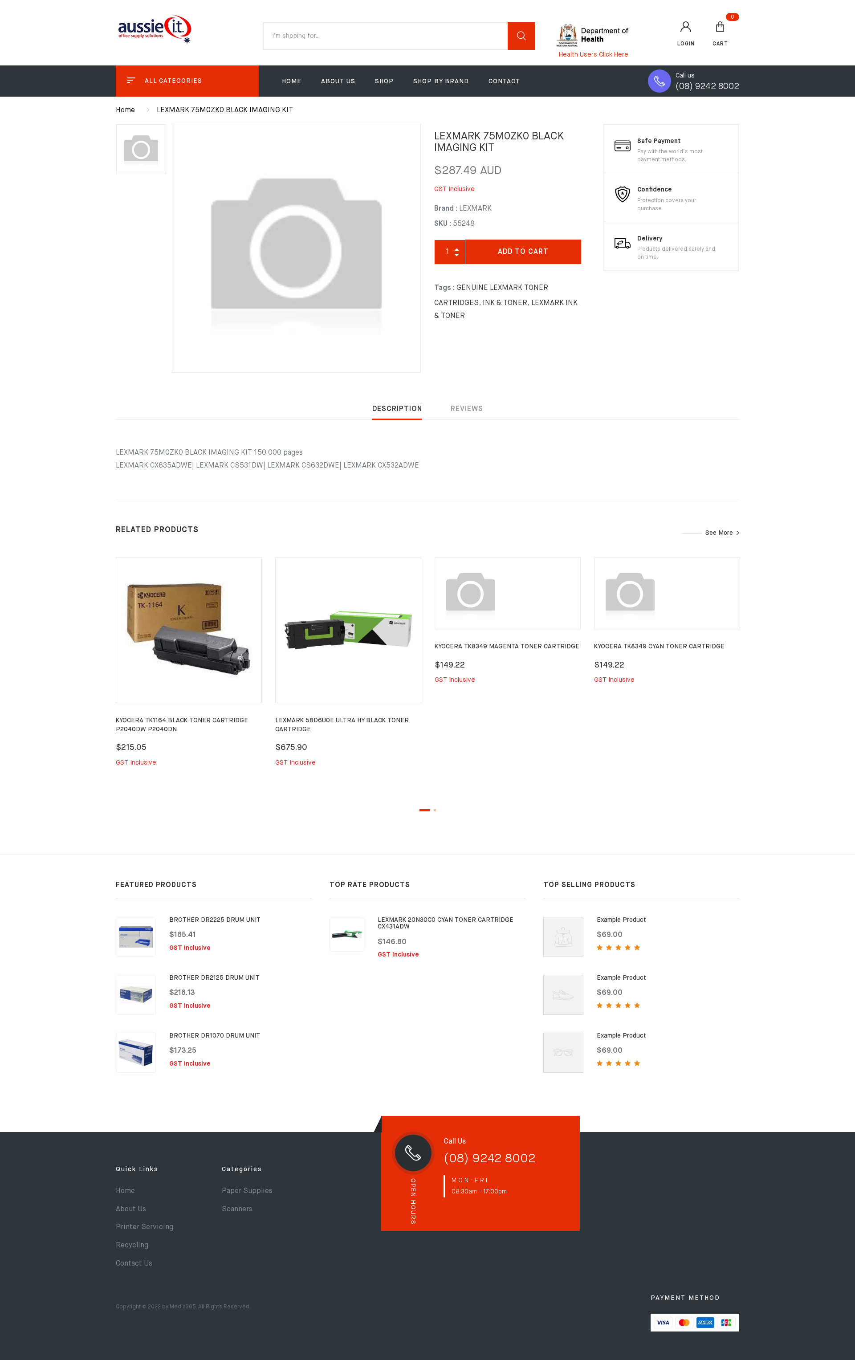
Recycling (132, 1245)
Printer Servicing (144, 1227)
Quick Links (137, 1169)
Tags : (444, 288)
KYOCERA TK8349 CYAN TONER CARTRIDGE (659, 646)
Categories (242, 1169)
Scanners (237, 1209)
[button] (720, 33)
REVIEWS (467, 409)
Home (291, 81)
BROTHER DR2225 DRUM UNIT (215, 920)
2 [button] (435, 810)
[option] (296, 248)
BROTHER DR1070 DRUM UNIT (214, 1036)
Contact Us (134, 1263)
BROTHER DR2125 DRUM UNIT (214, 978)
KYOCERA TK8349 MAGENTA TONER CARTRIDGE (507, 646)
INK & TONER (505, 303)
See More (719, 533)
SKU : (442, 224)
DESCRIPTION (397, 409)
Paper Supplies (247, 1191)
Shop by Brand (441, 81)
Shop (384, 81)
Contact (504, 81)
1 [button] (424, 810)
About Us (338, 81)
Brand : (445, 208)
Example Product (621, 920)
